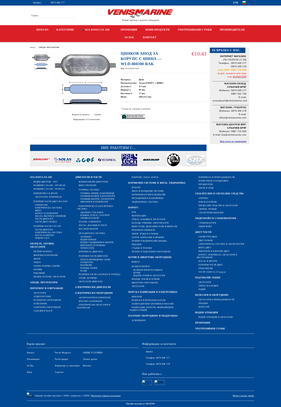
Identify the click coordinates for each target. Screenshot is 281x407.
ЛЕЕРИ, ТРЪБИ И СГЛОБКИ (145, 234)
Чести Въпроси (63, 352)
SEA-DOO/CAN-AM (97, 29)
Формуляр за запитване (67, 365)
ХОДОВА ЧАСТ (42, 238)
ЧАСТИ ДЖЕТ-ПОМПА (46, 222)
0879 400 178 (163, 364)
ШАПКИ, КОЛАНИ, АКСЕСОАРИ (49, 277)
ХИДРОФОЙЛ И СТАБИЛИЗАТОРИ (215, 218)
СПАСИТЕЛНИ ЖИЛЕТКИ (210, 213)
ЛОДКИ (202, 289)
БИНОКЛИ (137, 297)
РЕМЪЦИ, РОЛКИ (88, 268)
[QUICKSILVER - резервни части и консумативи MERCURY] (151, 160)
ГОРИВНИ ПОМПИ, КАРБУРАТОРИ (97, 196)
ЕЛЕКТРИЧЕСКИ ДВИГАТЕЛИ (93, 287)
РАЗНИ (83, 271)
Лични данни (90, 359)
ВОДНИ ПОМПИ (88, 240)
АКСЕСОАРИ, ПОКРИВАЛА (48, 197)
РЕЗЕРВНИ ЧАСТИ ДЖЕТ (210, 265)
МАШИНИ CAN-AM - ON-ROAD (49, 189)
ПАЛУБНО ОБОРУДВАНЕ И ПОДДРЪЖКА (153, 316)
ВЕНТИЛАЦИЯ (139, 216)
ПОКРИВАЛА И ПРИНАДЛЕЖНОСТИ (216, 177)
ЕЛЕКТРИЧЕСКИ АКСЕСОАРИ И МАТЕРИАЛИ (93, 306)
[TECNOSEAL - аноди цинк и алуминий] (107, 160)
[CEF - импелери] (85, 160)
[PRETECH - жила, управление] (129, 160)
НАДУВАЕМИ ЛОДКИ (207, 277)
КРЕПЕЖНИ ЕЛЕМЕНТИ (143, 230)
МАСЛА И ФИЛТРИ (44, 235)
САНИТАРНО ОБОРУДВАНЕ (47, 307)
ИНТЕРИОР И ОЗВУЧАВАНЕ (46, 288)
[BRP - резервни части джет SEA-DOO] (173, 160)
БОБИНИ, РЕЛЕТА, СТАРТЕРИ (94, 215)
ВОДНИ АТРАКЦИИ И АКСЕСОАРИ (215, 317)
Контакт (87, 365)
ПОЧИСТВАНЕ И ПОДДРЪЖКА (213, 181)
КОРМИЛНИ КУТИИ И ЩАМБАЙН (149, 195)
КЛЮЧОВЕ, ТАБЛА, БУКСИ (145, 177)
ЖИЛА (38, 210)
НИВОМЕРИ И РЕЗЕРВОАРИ (94, 202)
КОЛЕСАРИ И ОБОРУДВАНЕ (212, 295)
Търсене (59, 372)
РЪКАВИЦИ (39, 273)
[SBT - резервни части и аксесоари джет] (196, 160)
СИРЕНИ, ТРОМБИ (207, 209)
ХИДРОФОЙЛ (205, 226)
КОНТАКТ (150, 37)
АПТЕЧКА (203, 198)
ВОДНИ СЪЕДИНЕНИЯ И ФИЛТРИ (97, 242)
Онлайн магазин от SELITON (140, 404)
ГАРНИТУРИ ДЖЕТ (207, 237)
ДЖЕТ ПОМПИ (205, 240)
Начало (32, 47)
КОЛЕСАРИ (203, 307)
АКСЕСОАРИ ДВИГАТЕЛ (91, 281)
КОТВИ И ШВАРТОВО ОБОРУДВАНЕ (150, 257)
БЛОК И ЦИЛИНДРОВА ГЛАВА (95, 259)
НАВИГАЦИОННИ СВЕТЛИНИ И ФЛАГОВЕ (153, 304)
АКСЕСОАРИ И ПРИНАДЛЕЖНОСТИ (216, 299)
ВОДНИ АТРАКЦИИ (206, 312)
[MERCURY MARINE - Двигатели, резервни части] (41, 160)
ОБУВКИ (37, 269)
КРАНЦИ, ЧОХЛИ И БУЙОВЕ (146, 279)
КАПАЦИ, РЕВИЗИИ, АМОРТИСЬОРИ (150, 223)
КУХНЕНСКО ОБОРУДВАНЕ (47, 300)
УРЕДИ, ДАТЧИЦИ (88, 278)
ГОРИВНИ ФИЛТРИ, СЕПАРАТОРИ (97, 199)
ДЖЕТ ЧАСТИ (203, 232)
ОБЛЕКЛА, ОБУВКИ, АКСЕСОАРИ (42, 245)
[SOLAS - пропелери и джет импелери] (63, 160)
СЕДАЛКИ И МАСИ (42, 311)
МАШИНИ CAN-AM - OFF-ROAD (49, 185)
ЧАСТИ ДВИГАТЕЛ (44, 219)
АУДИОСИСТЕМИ (42, 296)
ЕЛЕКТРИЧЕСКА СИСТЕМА (48, 208)
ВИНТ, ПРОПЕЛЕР (87, 185)
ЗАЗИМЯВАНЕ (139, 320)
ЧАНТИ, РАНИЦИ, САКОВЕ (46, 266)
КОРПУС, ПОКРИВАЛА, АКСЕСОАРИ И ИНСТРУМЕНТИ (217, 256)
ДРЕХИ (36, 259)
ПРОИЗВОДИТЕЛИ (232, 29)
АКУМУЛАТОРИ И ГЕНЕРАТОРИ (95, 298)
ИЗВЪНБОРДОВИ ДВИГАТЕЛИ (93, 182)
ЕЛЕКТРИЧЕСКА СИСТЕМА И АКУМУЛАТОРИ (221, 244)
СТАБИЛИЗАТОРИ (207, 223)
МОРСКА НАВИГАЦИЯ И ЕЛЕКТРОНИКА (152, 292)
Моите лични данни (243, 395)
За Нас (30, 365)
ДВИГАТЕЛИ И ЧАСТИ (88, 177)
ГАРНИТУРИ (41, 205)
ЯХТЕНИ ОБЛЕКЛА (42, 251)
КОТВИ (136, 273)
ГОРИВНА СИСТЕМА (89, 190)
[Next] (204, 160)
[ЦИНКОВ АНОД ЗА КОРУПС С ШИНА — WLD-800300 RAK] (85, 108)
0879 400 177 (58, 2)
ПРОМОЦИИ (129, 29)
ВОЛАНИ (136, 187)
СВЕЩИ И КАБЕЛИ (89, 218)
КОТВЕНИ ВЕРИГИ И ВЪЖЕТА (148, 270)
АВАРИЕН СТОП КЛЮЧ (91, 212)
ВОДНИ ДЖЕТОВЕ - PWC (45, 182)
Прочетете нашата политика (106, 395)
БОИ (134, 212)
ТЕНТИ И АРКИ (206, 188)
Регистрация (61, 359)
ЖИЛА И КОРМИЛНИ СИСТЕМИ (148, 191)
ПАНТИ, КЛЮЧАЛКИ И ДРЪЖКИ (148, 237)
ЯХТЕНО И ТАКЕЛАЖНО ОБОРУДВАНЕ (151, 252)
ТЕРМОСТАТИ (87, 248)
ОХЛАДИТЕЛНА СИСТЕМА (92, 233)
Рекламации (33, 359)
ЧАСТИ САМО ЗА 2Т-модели (212, 272)
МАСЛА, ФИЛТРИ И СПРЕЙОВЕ (50, 216)
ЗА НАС (129, 37)
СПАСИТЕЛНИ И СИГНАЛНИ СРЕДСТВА (219, 193)
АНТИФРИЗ (86, 237)
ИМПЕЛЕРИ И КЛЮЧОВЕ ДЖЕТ (213, 251)
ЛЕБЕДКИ (203, 303)
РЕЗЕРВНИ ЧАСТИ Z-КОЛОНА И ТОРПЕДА (99, 274)
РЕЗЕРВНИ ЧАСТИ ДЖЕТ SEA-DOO (50, 201)
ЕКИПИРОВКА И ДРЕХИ (45, 193)
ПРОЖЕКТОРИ (205, 184)
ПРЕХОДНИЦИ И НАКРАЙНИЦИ (147, 198)
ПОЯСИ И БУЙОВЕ (207, 202)
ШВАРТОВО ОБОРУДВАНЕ (145, 283)
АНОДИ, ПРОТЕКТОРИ (49, 47)
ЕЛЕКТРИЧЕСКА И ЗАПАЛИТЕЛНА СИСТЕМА (95, 207)
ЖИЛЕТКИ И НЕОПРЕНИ (45, 255)
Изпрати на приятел (81, 114)
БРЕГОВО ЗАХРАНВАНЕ (90, 301)
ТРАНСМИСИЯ (205, 268)
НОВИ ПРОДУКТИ (157, 29)
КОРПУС (133, 207)
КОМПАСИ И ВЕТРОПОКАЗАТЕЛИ (149, 300)
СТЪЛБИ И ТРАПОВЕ (142, 248)
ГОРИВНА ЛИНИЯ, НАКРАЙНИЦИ (97, 193)
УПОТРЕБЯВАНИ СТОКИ (195, 29)
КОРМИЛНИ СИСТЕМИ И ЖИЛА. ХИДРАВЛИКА (157, 183)
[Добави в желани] (204, 109)
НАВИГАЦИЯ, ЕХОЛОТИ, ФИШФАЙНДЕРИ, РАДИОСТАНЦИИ (152, 308)
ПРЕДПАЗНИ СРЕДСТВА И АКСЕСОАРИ (218, 205)
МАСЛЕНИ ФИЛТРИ (88, 229)
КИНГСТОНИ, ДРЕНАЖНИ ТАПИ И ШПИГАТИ (154, 226)
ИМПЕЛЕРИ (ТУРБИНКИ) (92, 245)
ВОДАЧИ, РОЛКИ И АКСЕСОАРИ (149, 275)
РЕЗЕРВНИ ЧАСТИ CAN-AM (47, 226)
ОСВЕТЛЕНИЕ (40, 304)
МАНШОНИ (86, 265)
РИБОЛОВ (136, 244)
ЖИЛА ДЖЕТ (204, 247)
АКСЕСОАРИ (39, 293)
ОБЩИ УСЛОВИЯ (92, 352)
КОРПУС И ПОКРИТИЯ (46, 213)
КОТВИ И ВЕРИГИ (141, 266)
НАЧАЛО (42, 29)
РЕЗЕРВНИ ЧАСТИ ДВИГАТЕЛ (93, 256)
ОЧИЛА (37, 262)
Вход (29, 372)
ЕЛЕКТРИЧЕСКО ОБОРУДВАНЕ (94, 293)
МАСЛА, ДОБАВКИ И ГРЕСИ (93, 225)
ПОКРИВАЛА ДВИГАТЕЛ (91, 252)
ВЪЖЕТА (136, 262)
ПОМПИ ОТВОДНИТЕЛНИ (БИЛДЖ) (149, 241)
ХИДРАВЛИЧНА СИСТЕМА (145, 202)
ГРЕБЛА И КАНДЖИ (208, 286)
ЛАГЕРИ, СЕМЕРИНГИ (90, 222)
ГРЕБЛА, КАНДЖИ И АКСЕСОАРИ (148, 219)
